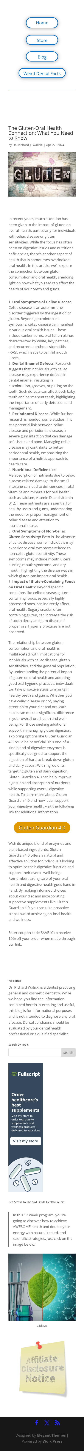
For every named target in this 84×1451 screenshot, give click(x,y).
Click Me (42, 1326)
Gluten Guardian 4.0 (42, 827)
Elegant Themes (51, 1435)
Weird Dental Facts (42, 73)
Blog (42, 57)
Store (42, 40)
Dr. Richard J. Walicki (28, 145)
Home (42, 23)
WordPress (52, 1441)
